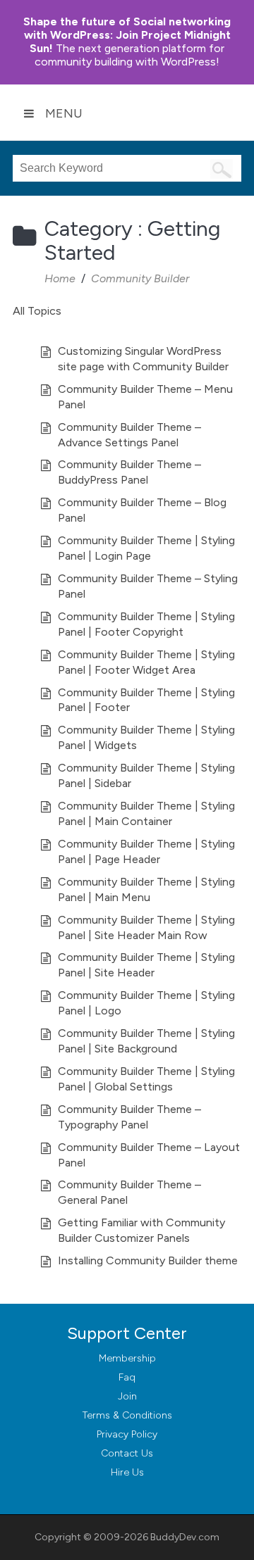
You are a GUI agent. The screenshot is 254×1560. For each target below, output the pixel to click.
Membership (127, 1358)
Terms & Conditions (127, 1415)
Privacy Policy (127, 1434)
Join (127, 1396)
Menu (64, 113)
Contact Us (127, 1453)
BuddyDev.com (184, 1537)
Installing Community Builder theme (148, 1260)
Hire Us (127, 1472)
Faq (127, 1377)
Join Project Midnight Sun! (127, 35)
